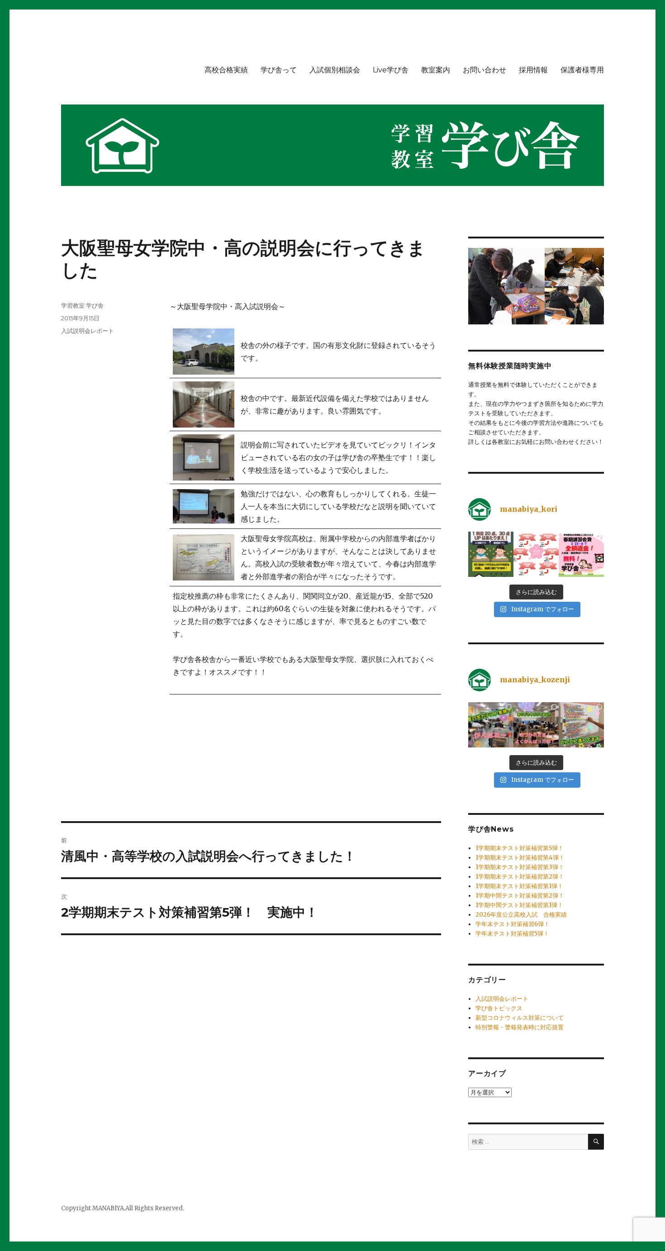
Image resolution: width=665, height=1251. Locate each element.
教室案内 (435, 70)
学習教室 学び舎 (82, 305)
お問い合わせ (484, 70)
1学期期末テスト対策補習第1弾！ (519, 886)
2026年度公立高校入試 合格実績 (521, 914)
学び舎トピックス (498, 1008)
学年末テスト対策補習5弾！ (512, 933)
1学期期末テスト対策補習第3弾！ (519, 867)
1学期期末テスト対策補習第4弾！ (520, 857)
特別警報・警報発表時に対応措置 (519, 1027)
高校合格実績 (226, 70)
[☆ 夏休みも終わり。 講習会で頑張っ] (490, 724)
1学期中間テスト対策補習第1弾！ (519, 905)
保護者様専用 (582, 70)
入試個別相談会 (334, 70)
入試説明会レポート (87, 330)
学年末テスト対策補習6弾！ (512, 924)
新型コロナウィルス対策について (519, 1018)
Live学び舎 (390, 70)
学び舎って (279, 70)
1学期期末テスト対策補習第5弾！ (519, 848)
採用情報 (533, 70)
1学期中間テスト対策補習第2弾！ (519, 895)
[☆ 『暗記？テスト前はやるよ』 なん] (581, 724)
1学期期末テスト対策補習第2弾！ (519, 876)
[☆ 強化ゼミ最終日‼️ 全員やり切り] (536, 724)
